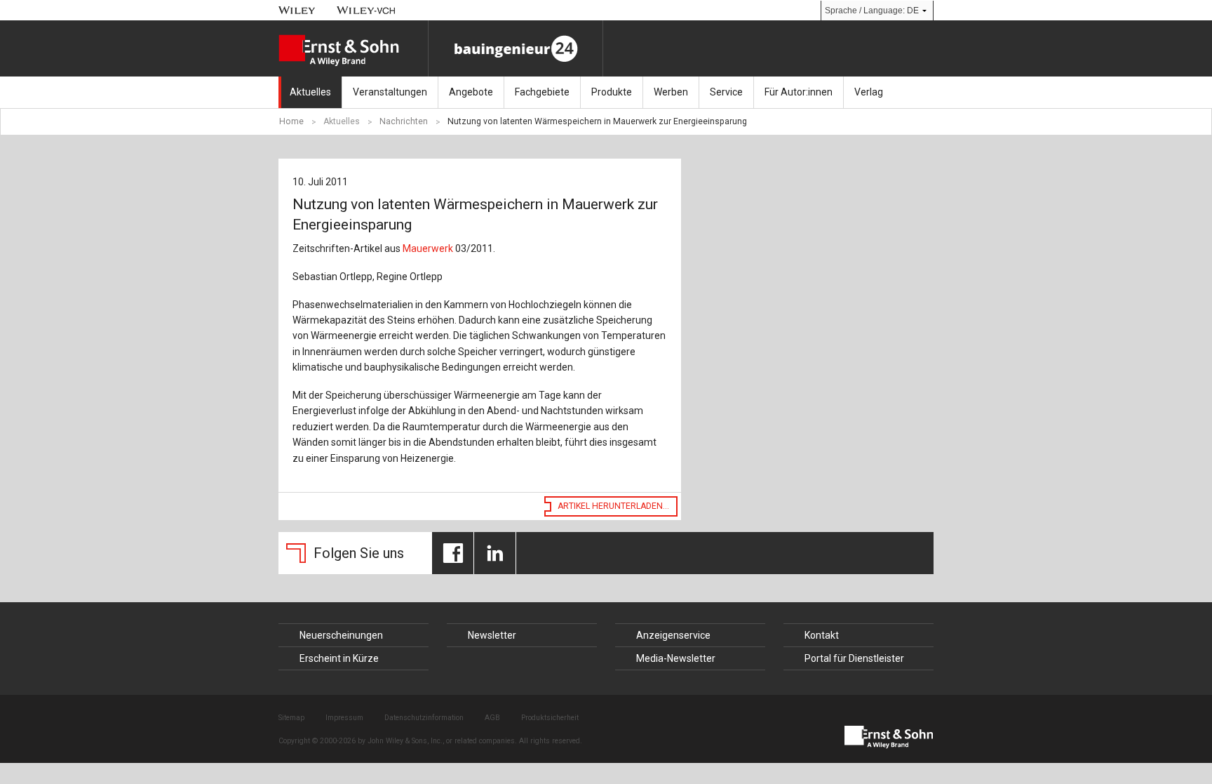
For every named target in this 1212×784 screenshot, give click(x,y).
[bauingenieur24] (515, 48)
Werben (671, 92)
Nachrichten (403, 121)
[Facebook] (452, 553)
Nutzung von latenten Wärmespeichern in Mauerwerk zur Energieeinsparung (597, 121)
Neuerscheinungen (341, 635)
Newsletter (492, 635)
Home (291, 121)
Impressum (344, 717)
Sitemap (291, 717)
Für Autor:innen (799, 92)
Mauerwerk (428, 248)
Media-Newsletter (675, 658)
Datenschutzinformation (424, 717)
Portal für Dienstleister (854, 658)
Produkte (611, 92)
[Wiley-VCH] (366, 10)
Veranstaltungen (390, 92)
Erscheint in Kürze (339, 658)
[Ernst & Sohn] (353, 50)
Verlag (868, 92)
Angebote (471, 92)
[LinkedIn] (495, 553)
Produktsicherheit (550, 717)
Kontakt (821, 635)
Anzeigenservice (673, 635)
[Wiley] (297, 10)
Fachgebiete (542, 92)
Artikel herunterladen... (613, 506)
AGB (492, 717)
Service (726, 92)
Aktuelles (310, 92)
